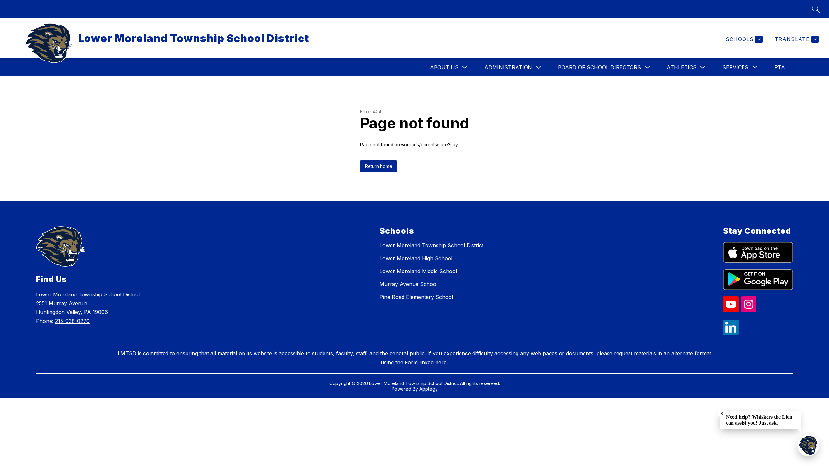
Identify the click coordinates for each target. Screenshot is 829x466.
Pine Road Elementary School (416, 297)
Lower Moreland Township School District (431, 245)
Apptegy (428, 389)
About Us (444, 67)
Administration (508, 67)
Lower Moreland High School (416, 258)
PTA (779, 67)
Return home (378, 166)
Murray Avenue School (408, 284)
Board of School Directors (599, 67)
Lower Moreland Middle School (418, 271)
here (441, 362)
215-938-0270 (72, 321)
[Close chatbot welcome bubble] (722, 413)
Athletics (682, 67)
